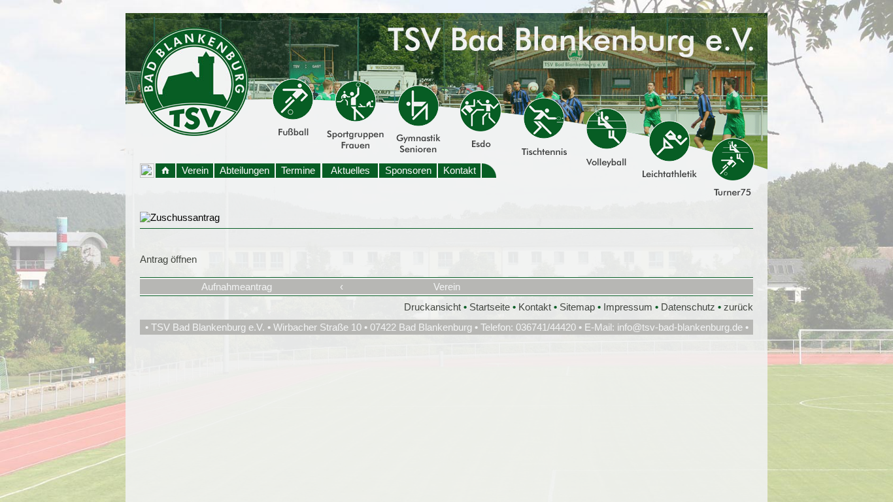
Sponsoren (408, 170)
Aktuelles (350, 170)
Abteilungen (244, 170)
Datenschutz (688, 306)
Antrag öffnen (168, 259)
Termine (298, 170)
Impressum (627, 306)
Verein (195, 170)
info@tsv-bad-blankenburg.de (680, 327)
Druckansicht (432, 306)
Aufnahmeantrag (236, 286)
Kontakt (459, 170)
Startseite (489, 306)
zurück (738, 306)
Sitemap (577, 306)
